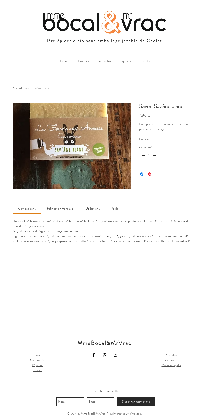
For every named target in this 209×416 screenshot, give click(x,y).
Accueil (17, 88)
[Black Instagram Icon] (115, 355)
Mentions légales (171, 365)
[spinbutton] (149, 155)
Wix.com (136, 413)
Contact (37, 370)
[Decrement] (143, 155)
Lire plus (144, 139)
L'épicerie (37, 365)
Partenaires (171, 360)
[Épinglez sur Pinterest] (149, 174)
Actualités (172, 355)
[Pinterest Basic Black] (104, 355)
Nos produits (37, 360)
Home (37, 355)
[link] (27, 208)
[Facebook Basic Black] (94, 355)
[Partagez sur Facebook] (141, 174)
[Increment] (154, 155)
